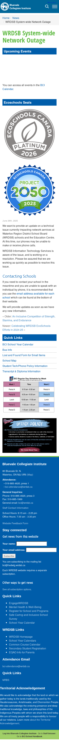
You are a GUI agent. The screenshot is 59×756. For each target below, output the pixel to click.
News (15, 18)
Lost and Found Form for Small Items (23, 355)
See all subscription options (16, 589)
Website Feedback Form (15, 523)
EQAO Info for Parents (22, 652)
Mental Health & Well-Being (25, 607)
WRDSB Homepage (21, 636)
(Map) (30, 474)
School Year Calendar (22, 622)
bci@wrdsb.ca (25, 502)
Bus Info (7, 350)
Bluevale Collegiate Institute (20, 6)
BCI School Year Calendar (17, 344)
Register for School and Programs (28, 611)
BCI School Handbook (32, 736)
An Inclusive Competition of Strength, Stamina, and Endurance (28, 318)
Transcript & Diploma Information (21, 371)
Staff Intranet (49, 733)
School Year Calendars (22, 640)
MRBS (5, 680)
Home (6, 18)
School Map (9, 360)
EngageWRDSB (18, 603)
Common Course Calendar (24, 644)
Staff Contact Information (15, 507)
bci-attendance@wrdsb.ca (18, 486)
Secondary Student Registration (27, 648)
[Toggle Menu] (54, 6)
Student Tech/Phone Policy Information (25, 366)
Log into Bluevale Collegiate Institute (20, 733)
